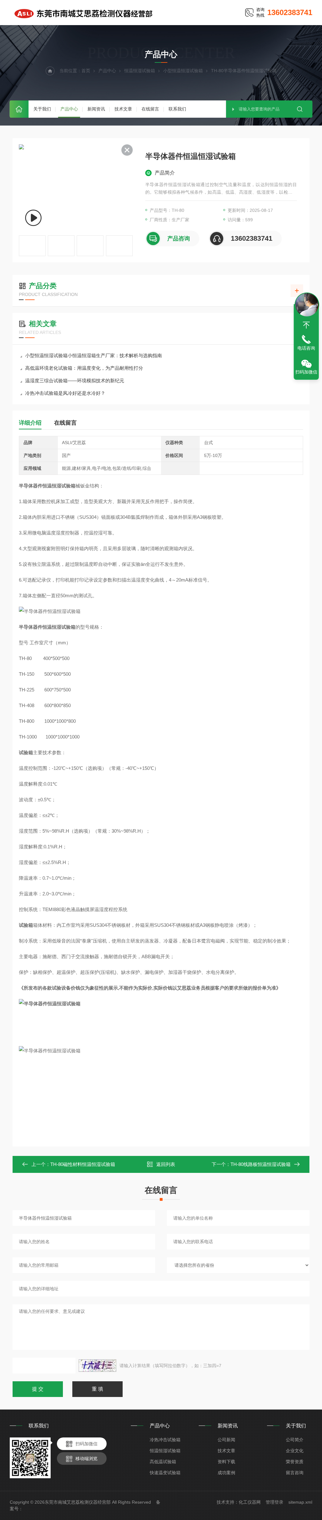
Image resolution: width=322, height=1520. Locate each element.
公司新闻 (226, 1439)
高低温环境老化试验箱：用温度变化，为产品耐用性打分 (84, 368)
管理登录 (274, 1502)
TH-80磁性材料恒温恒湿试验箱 (82, 1164)
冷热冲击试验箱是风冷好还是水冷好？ (65, 393)
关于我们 (42, 108)
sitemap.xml (300, 1502)
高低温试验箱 (163, 1461)
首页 (19, 109)
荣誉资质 (294, 1461)
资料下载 (226, 1461)
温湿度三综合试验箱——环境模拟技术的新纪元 (74, 380)
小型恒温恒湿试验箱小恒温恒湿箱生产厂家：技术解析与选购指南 (93, 355)
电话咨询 (306, 348)
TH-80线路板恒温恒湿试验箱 (260, 1164)
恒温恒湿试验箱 (139, 70)
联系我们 (177, 108)
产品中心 (69, 108)
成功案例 (226, 1472)
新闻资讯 (96, 108)
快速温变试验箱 (165, 1472)
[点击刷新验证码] (97, 1365)
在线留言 (150, 108)
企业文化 (294, 1450)
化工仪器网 (250, 1502)
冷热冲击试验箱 (165, 1439)
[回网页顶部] (306, 325)
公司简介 (294, 1439)
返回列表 (165, 1164)
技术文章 (123, 108)
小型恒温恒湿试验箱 (183, 70)
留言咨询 (294, 1472)
